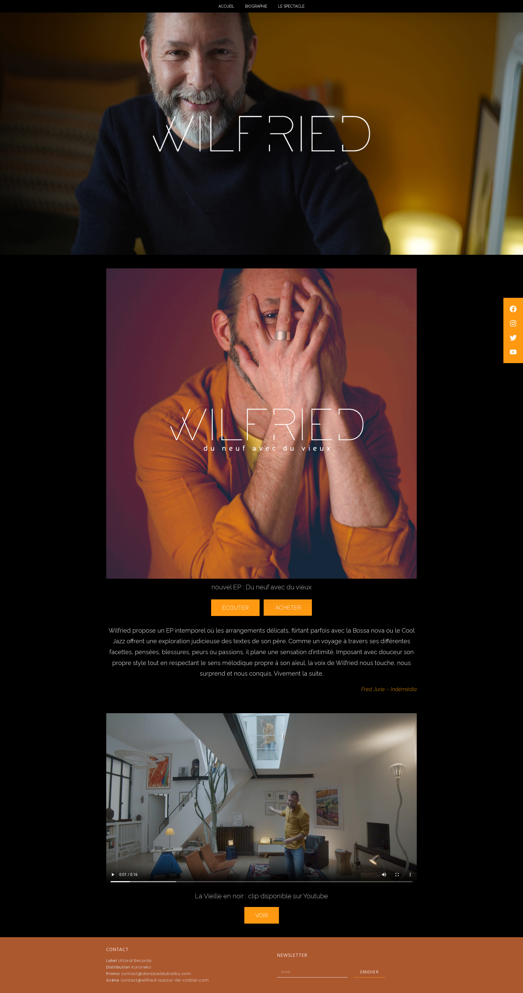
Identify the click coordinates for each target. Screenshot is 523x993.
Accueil (226, 6)
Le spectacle (291, 6)
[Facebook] (513, 309)
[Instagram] (513, 323)
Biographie (256, 6)
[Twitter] (513, 338)
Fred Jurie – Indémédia (389, 689)
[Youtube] (513, 352)
